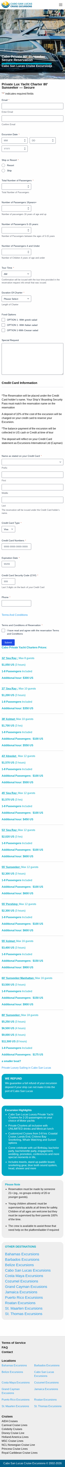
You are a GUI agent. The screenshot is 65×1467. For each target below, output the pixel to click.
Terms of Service (14, 1342)
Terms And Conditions (15, 615)
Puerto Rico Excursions (24, 1297)
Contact (7, 1352)
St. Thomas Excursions (23, 1314)
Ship (9, 170)
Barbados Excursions (22, 1259)
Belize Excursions (19, 1265)
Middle (5, 493)
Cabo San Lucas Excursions (28, 1270)
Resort (10, 165)
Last (4, 505)
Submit (8, 642)
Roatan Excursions (20, 1303)
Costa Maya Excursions (24, 1276)
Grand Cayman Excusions (26, 1287)
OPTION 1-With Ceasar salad (22, 330)
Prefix (4, 468)
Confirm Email (8, 124)
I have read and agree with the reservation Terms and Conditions (33, 632)
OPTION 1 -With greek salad (22, 319)
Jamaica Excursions (21, 1292)
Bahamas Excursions (22, 1254)
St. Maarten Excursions (23, 1308)
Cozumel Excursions (21, 1281)
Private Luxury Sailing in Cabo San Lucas (26, 1067)
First (4, 480)
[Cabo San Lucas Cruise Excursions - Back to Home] (16, 4)
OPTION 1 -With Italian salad (22, 325)
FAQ (5, 1347)
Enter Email (7, 112)
